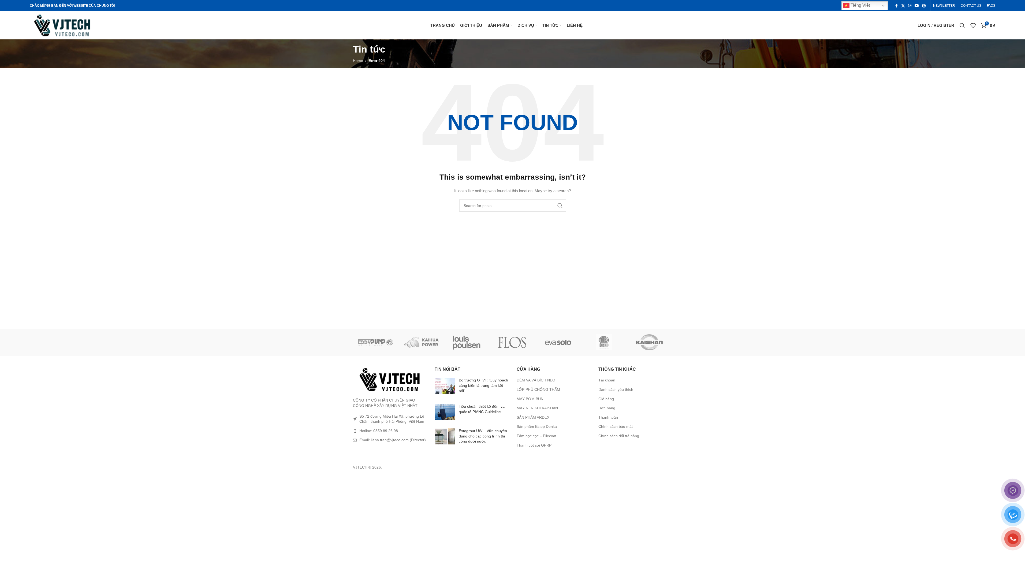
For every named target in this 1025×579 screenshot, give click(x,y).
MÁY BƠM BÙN (530, 399)
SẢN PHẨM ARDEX (533, 417)
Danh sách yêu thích (615, 389)
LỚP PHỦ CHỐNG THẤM (538, 389)
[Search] (962, 25)
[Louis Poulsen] (467, 342)
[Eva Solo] (558, 342)
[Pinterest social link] (923, 5)
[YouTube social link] (916, 5)
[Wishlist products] (973, 25)
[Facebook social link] (896, 5)
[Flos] (512, 342)
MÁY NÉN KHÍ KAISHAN (537, 408)
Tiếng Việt (859, 5)
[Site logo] (62, 25)
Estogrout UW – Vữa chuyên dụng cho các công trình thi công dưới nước (483, 436)
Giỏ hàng (606, 399)
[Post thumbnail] (445, 387)
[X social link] (903, 5)
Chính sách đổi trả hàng (618, 436)
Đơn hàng (606, 408)
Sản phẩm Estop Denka (537, 426)
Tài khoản (606, 380)
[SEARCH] (560, 205)
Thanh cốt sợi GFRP (534, 445)
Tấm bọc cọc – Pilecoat (536, 436)
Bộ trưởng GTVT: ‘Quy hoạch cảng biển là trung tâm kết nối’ (483, 385)
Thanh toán (608, 417)
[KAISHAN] (649, 342)
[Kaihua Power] (421, 342)
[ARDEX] (604, 342)
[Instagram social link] (910, 5)
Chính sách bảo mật (615, 426)
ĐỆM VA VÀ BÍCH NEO (536, 380)
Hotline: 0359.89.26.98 (378, 431)
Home (358, 60)
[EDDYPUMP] (375, 342)
